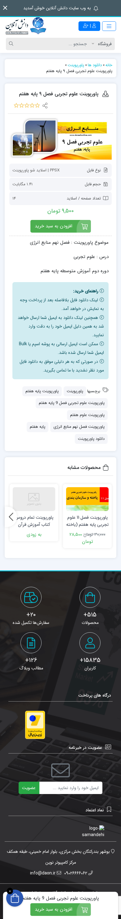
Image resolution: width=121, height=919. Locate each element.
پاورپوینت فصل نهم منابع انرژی (79, 426)
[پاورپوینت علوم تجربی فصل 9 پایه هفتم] (60, 139)
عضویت (29, 787)
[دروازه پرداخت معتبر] (35, 725)
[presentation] (11, 517)
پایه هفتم (37, 426)
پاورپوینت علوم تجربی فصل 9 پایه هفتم (72, 403)
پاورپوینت (75, 391)
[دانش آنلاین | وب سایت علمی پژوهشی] (25, 26)
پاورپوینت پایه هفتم (42, 391)
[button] (5, 8)
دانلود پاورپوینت (91, 439)
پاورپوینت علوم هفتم (87, 415)
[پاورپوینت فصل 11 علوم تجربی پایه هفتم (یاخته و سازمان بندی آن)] (87, 499)
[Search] (12, 44)
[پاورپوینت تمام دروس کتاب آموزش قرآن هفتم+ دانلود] (34, 499)
